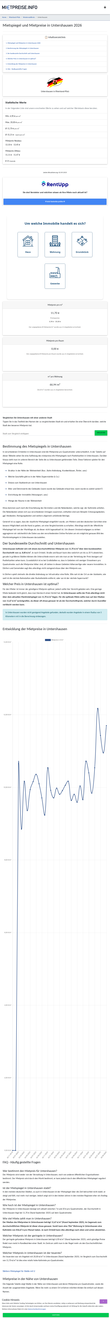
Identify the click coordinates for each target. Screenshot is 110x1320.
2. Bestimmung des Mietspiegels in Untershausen (22, 48)
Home (4, 17)
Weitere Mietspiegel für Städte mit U (19, 1271)
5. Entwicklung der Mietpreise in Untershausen (21, 64)
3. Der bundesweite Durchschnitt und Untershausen (23, 53)
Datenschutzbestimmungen (37, 1309)
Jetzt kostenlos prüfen (55, 202)
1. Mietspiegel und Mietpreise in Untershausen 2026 (23, 43)
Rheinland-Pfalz (14, 17)
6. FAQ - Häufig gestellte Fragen (16, 69)
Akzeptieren (56, 1315)
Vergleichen (101, 433)
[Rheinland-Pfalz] (55, 82)
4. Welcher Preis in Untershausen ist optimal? (21, 59)
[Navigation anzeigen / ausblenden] (105, 7)
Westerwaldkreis (29, 17)
